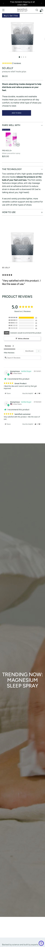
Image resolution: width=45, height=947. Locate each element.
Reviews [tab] (8, 346)
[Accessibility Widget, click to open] (41, 943)
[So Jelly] (22, 244)
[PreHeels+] (11, 138)
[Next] (41, 3)
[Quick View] (18, 144)
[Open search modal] (36, 10)
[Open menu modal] (3, 10)
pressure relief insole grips (14, 71)
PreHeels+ (7, 150)
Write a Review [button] (23, 338)
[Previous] (3, 3)
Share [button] (9, 393)
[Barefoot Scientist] (22, 10)
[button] (36, 393)
